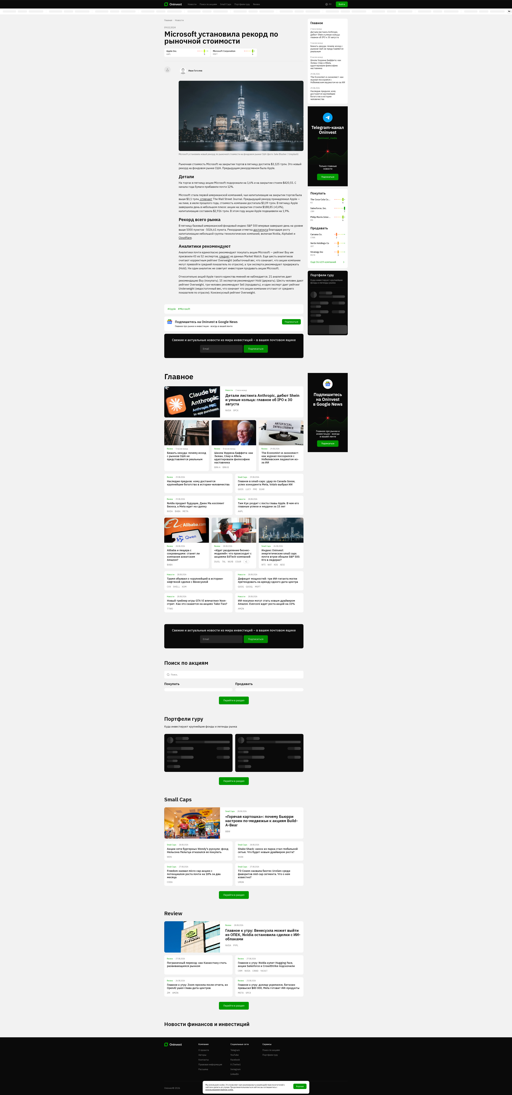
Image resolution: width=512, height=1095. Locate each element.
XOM (184, 586)
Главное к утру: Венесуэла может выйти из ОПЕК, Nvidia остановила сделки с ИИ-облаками (262, 934)
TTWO (170, 608)
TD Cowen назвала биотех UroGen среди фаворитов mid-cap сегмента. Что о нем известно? (264, 874)
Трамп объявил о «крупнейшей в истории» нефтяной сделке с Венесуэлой (195, 580)
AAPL (240, 511)
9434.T (264, 970)
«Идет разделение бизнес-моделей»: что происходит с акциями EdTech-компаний (232, 553)
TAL (224, 561)
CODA (170, 882)
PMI (255, 489)
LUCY (248, 489)
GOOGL (249, 586)
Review (256, 4)
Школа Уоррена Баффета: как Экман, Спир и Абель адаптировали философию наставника (233, 457)
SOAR (261, 489)
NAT (270, 564)
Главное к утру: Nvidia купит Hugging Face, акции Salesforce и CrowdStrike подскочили (266, 964)
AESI (282, 564)
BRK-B (226, 467)
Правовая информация (210, 1064)
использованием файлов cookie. (219, 1089)
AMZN (241, 608)
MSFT (258, 586)
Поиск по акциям (208, 4)
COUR (238, 561)
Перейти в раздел (233, 700)
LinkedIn (234, 1074)
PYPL (235, 945)
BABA (177, 511)
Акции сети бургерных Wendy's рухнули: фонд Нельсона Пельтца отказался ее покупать (197, 850)
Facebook (235, 1059)
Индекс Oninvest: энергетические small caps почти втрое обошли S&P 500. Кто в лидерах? (280, 555)
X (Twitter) (235, 1064)
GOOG (241, 586)
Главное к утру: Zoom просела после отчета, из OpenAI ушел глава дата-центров (197, 986)
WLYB (230, 561)
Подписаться (291, 321)
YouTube (234, 1055)
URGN (241, 882)
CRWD (255, 970)
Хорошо (300, 1086)
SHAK (240, 857)
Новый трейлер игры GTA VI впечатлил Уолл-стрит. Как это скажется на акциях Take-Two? (197, 602)
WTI (263, 564)
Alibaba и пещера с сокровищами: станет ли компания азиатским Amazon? (183, 555)
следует (224, 256)
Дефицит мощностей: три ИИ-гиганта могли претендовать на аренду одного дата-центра (268, 580)
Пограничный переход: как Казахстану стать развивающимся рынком (197, 964)
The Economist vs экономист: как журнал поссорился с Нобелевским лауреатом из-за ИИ (280, 457)
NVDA (228, 410)
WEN (169, 857)
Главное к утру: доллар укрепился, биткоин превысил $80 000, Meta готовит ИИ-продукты (268, 986)
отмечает (205, 199)
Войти (342, 4)
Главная (168, 20)
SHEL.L (176, 586)
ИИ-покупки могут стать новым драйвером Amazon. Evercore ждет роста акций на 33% (266, 602)
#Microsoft (184, 308)
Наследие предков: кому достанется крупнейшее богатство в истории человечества (198, 482)
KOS (276, 564)
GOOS (240, 489)
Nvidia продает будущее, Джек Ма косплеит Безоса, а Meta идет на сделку (195, 504)
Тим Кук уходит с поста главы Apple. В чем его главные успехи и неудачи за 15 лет (268, 504)
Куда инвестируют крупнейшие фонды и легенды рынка (200, 726)
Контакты (203, 1059)
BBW (227, 831)
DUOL (217, 561)
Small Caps (225, 4)
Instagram (235, 1069)
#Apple (171, 308)
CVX (169, 586)
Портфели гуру (242, 4)
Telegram (235, 1050)
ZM (168, 992)
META (185, 511)
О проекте (203, 1050)
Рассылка (203, 1069)
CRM (240, 970)
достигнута (260, 229)
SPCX (235, 410)
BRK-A (217, 467)
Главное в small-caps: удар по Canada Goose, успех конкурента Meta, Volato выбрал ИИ (266, 482)
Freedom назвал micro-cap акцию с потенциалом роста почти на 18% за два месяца (194, 874)
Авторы (202, 1055)
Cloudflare (185, 237)
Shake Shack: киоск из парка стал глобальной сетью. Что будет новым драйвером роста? (268, 850)
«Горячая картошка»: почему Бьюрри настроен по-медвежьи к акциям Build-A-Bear (261, 820)
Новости (192, 4)
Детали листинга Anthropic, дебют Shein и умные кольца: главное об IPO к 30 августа (262, 399)
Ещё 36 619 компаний (323, 262)
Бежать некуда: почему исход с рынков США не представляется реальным (186, 456)
